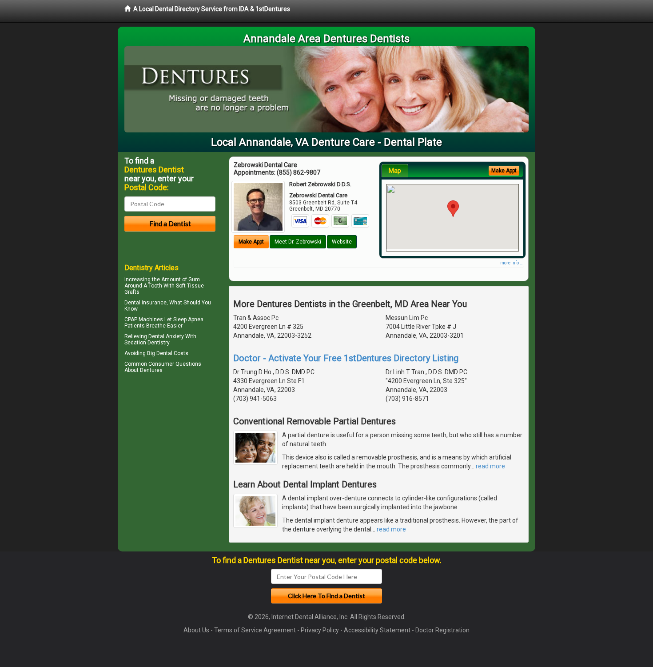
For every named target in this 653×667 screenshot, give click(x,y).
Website (342, 242)
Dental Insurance (145, 303)
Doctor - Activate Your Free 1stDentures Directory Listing (345, 358)
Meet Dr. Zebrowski (298, 242)
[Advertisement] (169, 453)
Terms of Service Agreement (255, 630)
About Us (196, 630)
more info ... (512, 262)
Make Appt (251, 242)
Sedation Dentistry (147, 342)
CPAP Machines (143, 319)
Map (395, 170)
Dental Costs (172, 353)
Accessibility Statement (377, 630)
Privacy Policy (320, 630)
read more (490, 466)
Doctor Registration (442, 630)
